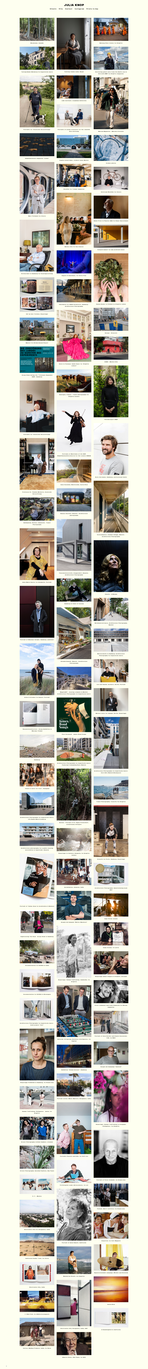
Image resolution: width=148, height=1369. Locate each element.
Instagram (79, 9)
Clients (53, 9)
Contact (68, 9)
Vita (61, 9)
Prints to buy (92, 9)
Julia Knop (74, 5)
